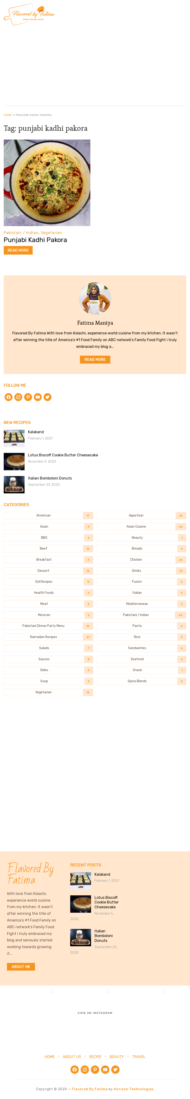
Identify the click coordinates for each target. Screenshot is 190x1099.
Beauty (117, 1057)
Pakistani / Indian (21, 232)
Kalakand (36, 432)
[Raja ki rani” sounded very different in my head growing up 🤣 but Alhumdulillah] (140, 1013)
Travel (139, 1057)
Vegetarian (51, 232)
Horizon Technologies (134, 1089)
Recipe (95, 1057)
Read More (18, 250)
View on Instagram (95, 1012)
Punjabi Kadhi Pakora (35, 240)
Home (8, 115)
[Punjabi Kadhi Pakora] (47, 142)
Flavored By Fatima (90, 1089)
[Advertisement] (95, 63)
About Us (72, 1057)
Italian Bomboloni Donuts (50, 478)
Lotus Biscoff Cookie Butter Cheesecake (63, 455)
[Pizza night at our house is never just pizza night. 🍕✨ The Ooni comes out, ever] (28, 1013)
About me (21, 967)
